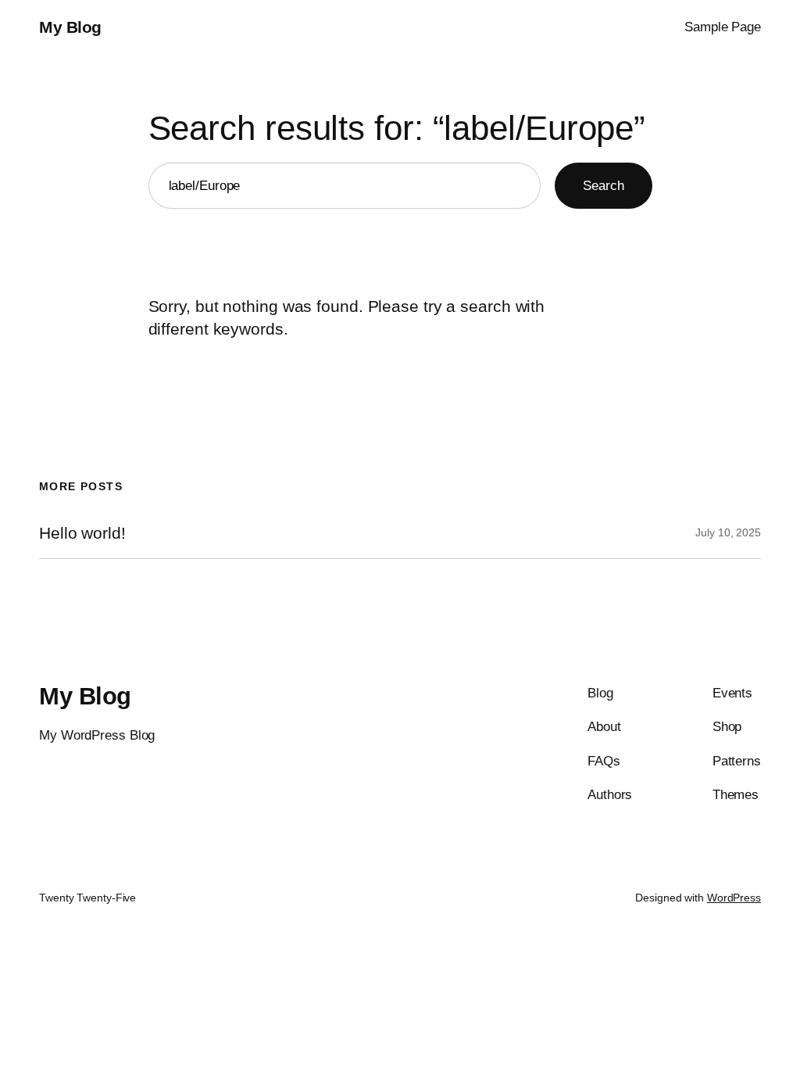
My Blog (70, 27)
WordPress (734, 897)
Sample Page (722, 26)
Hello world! (82, 533)
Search (603, 185)
